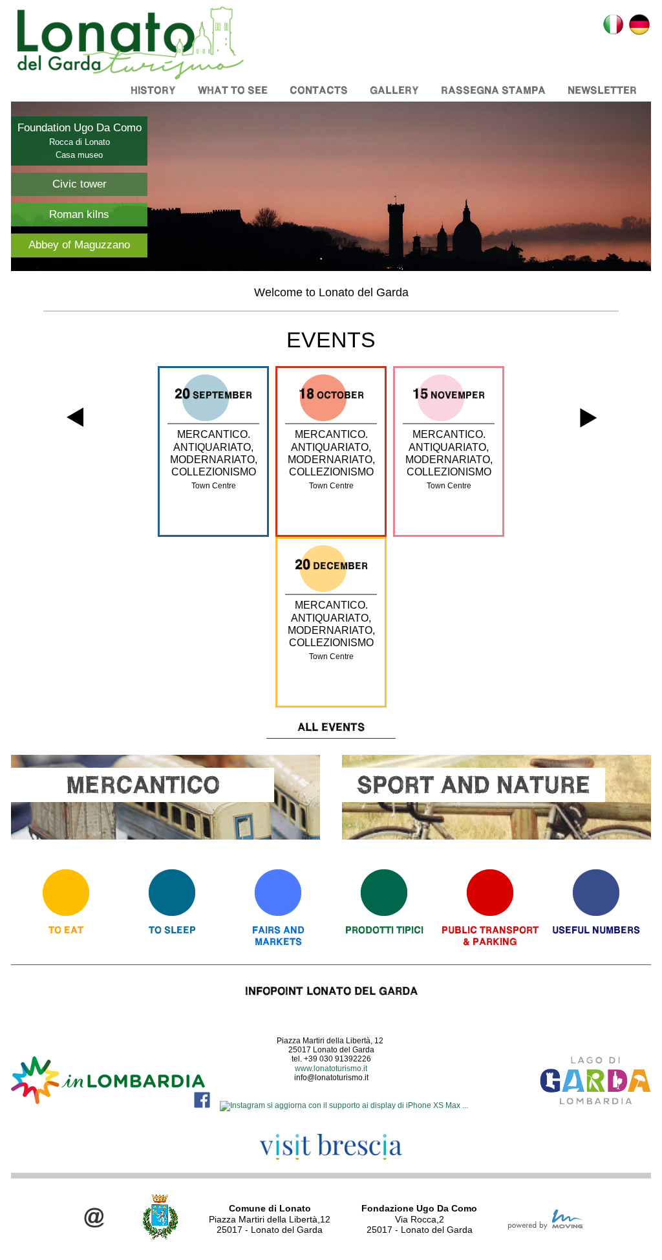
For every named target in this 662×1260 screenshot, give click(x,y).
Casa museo (79, 155)
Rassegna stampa (493, 90)
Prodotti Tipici (384, 930)
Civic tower (79, 184)
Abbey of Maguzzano (79, 245)
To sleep (172, 930)
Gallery (394, 90)
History (153, 90)
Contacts (319, 90)
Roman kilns (79, 214)
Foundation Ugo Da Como (79, 128)
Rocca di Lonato (79, 142)
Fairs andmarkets (278, 936)
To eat (65, 930)
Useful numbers (596, 930)
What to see (233, 90)
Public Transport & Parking (490, 936)
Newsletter (602, 90)
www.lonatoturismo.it (331, 1068)
